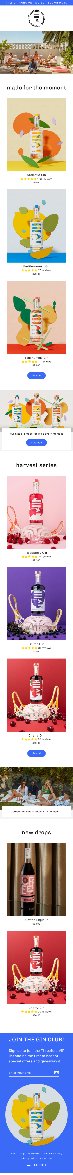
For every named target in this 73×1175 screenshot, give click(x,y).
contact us (46, 1158)
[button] (29, 179)
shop (13, 1153)
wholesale (33, 1153)
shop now (36, 442)
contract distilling (52, 1153)
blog (22, 1153)
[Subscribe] (56, 1073)
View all (36, 375)
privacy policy (29, 1158)
